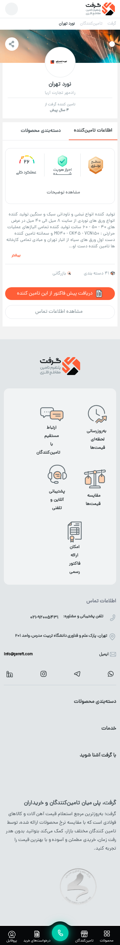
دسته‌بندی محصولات (41, 131)
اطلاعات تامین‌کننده (93, 130)
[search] (11, 9)
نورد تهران (67, 24)
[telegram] (77, 674)
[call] (60, 933)
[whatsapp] (110, 673)
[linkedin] (9, 674)
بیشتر (16, 255)
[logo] (100, 9)
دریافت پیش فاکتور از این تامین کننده (54, 293)
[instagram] (43, 673)
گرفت (112, 24)
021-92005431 (44, 617)
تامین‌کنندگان (91, 24)
